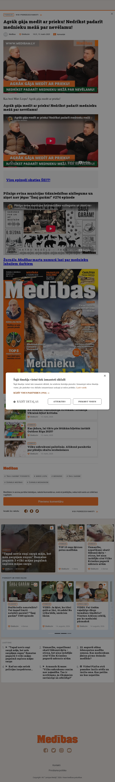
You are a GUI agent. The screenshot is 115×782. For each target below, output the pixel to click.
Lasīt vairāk (81, 387)
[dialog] (57, 390)
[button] (57, 392)
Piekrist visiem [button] (87, 401)
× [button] (105, 376)
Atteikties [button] (59, 401)
